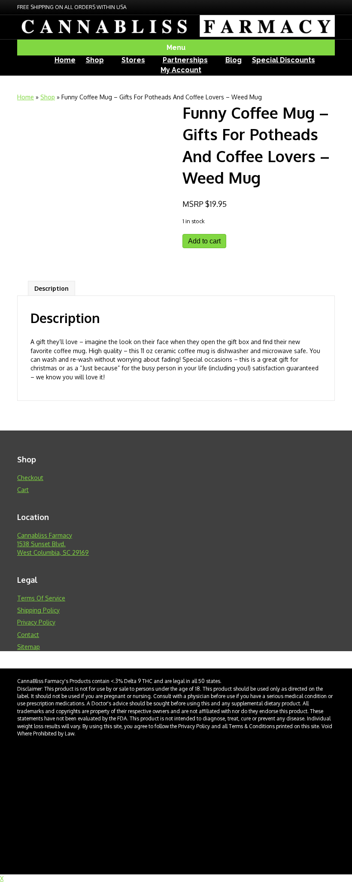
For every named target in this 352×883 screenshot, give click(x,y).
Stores (133, 60)
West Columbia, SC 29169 (53, 552)
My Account (181, 70)
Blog (233, 60)
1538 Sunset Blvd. (41, 544)
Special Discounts (283, 60)
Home (65, 60)
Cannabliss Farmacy (44, 535)
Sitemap (28, 646)
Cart (23, 489)
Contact (28, 634)
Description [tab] (51, 288)
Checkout (30, 477)
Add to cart (204, 241)
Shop (95, 60)
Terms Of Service (41, 598)
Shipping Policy (38, 610)
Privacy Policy (36, 622)
